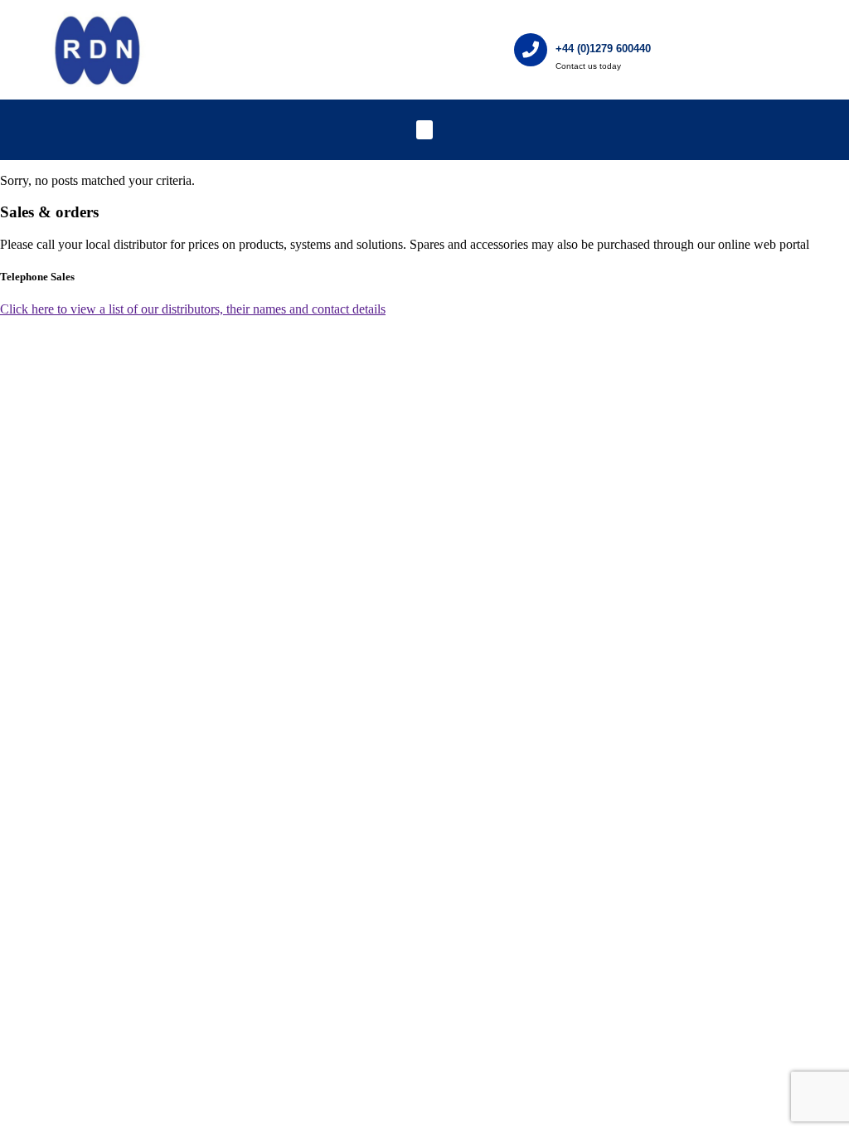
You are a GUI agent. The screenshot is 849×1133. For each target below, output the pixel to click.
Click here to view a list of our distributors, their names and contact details (193, 309)
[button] (425, 129)
